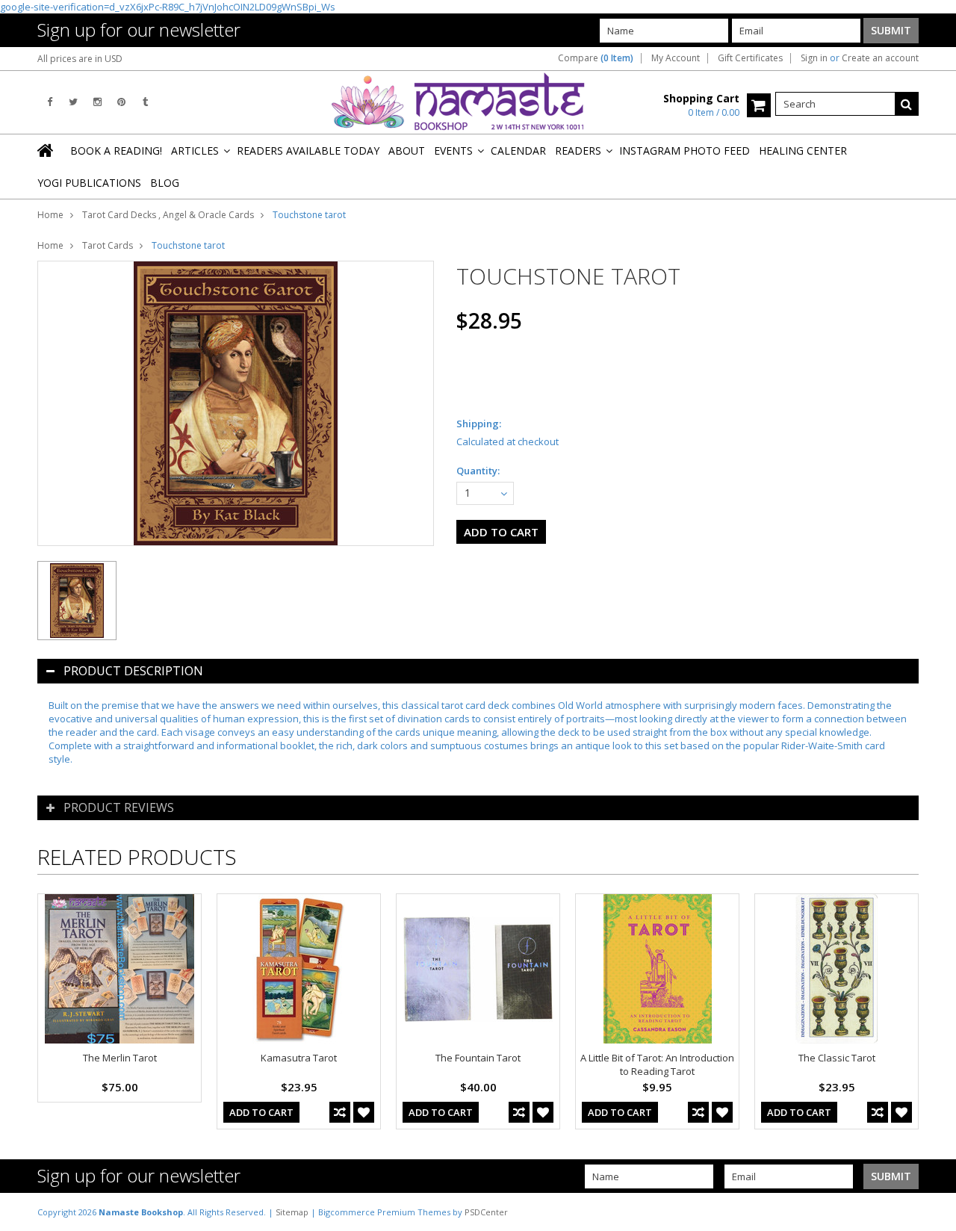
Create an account (880, 58)
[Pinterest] (121, 102)
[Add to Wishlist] (363, 1112)
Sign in (814, 58)
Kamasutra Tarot (299, 1057)
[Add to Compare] (339, 1112)
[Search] (907, 104)
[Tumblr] (145, 102)
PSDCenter (486, 1212)
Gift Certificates (750, 58)
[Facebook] (49, 102)
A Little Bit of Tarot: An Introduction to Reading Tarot (657, 1064)
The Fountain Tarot (478, 1057)
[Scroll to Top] (933, 1211)
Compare (595, 58)
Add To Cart (261, 1112)
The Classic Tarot (836, 1057)
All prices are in (79, 58)
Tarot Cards (107, 245)
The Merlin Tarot (120, 1057)
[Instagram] (97, 102)
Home (50, 214)
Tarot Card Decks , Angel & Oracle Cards (168, 214)
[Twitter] (73, 102)
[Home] (46, 150)
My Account (675, 58)
